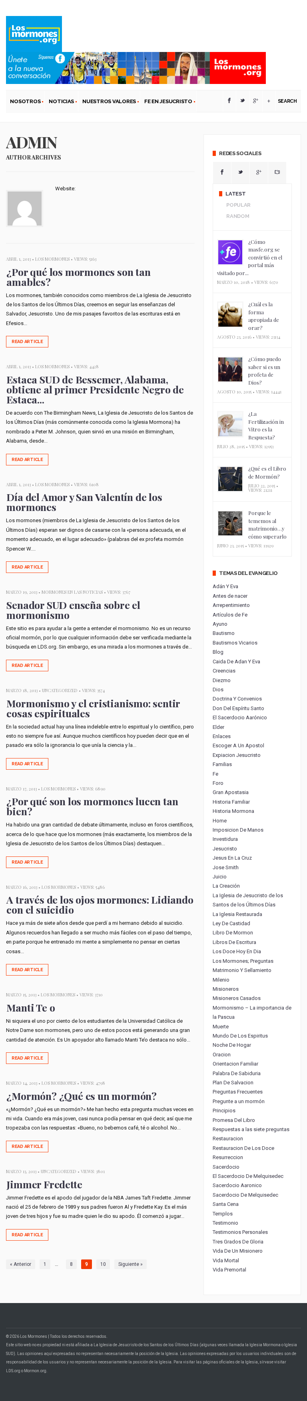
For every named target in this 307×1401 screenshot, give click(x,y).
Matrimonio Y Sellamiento (242, 970)
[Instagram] (277, 173)
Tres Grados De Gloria (238, 1242)
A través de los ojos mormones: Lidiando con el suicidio (99, 904)
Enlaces (222, 736)
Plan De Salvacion (233, 1083)
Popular (238, 205)
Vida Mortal (226, 1260)
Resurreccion (228, 1157)
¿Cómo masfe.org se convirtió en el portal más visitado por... (249, 257)
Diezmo (222, 680)
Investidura (225, 839)
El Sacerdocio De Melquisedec (248, 1176)
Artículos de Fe (230, 615)
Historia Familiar (231, 802)
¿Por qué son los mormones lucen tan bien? (92, 806)
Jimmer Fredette (44, 1184)
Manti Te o (30, 1007)
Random (237, 216)
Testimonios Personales (240, 1232)
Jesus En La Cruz (232, 858)
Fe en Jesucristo (166, 102)
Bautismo (224, 633)
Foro (218, 783)
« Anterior (20, 1264)
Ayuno (220, 624)
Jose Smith (226, 867)
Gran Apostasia (231, 792)
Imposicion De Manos (238, 830)
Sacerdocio (226, 1167)
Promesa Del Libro (234, 1120)
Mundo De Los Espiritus (240, 1036)
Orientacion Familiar (235, 1064)
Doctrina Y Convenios (237, 699)
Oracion (222, 1055)
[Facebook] (229, 101)
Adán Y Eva (225, 586)
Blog (218, 652)
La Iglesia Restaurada (237, 914)
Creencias (224, 671)
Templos (223, 1214)
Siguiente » (130, 1264)
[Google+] (255, 101)
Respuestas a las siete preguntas (251, 1129)
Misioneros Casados (237, 998)
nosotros (23, 102)
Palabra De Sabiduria (237, 1073)
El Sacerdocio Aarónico (240, 717)
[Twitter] (242, 101)
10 (103, 1264)
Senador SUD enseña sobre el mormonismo (73, 609)
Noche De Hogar (232, 1045)
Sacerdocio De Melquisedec (245, 1195)
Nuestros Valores (107, 102)
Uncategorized (60, 690)
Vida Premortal (229, 1270)
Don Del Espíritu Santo (238, 708)
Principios (224, 1111)
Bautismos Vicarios (235, 643)
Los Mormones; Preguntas (243, 961)
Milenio (221, 980)
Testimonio (225, 1223)
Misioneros (226, 989)
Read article (27, 341)
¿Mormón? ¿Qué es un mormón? (81, 1095)
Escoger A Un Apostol (238, 745)
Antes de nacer (230, 596)
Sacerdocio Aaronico (237, 1185)
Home (220, 821)
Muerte (221, 1027)
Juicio (220, 877)
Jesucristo (225, 849)
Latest (235, 193)
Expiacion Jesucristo (237, 755)
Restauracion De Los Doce (243, 1148)
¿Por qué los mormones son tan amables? (78, 276)
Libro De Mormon (233, 933)
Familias (222, 764)
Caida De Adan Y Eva (236, 662)
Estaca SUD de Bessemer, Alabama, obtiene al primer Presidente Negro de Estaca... (95, 389)
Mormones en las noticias (72, 592)
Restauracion (228, 1139)
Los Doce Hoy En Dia (237, 951)
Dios (218, 690)
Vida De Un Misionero (238, 1251)
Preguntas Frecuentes (238, 1092)
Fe (215, 774)
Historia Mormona (233, 811)
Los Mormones (52, 259)
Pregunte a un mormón (239, 1101)
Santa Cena (226, 1204)
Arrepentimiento (231, 605)
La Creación (226, 886)
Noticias (59, 102)
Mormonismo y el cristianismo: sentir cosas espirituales (93, 708)
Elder (218, 727)
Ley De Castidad (231, 923)
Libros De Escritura (234, 942)
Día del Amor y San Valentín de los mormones (84, 501)
